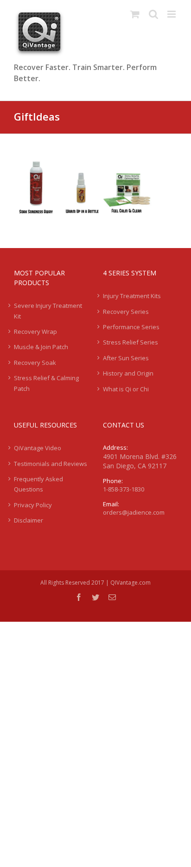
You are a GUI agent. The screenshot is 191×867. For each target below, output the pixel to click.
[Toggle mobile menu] (172, 14)
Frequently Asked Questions (38, 484)
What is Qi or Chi (126, 389)
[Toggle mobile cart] (135, 14)
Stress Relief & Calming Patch (46, 383)
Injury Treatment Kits (132, 296)
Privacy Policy (33, 505)
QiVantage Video (37, 448)
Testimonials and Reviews (50, 463)
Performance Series (131, 327)
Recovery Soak (35, 362)
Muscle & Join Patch (41, 347)
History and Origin (128, 373)
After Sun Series (126, 358)
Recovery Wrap (35, 331)
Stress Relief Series (130, 342)
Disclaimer (28, 520)
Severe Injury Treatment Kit (48, 310)
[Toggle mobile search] (153, 14)
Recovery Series (126, 311)
